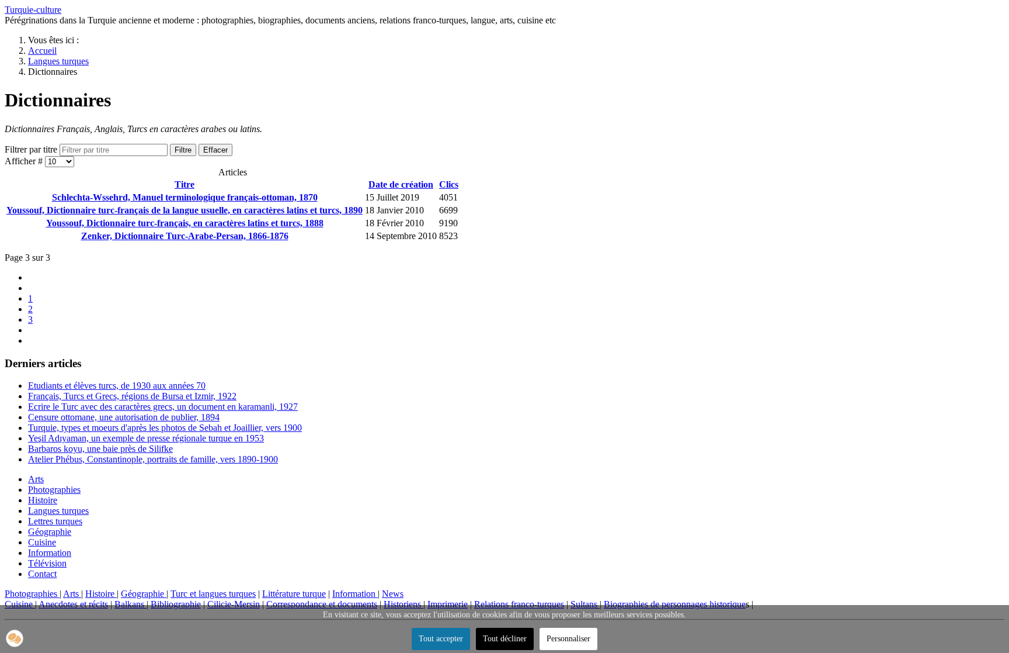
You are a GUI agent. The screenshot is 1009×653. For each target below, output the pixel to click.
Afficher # (25, 161)
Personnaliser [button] (568, 638)
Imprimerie (447, 604)
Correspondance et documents (321, 604)
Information (49, 553)
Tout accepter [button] (441, 638)
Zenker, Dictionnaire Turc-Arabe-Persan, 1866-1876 (184, 236)
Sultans (585, 604)
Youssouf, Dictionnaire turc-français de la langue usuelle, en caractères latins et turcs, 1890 (184, 210)
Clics (448, 184)
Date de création (400, 184)
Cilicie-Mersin (233, 604)
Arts (36, 479)
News (392, 594)
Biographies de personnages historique (675, 604)
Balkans (130, 604)
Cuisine (42, 542)
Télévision (47, 563)
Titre (184, 184)
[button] (14, 638)
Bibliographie (176, 604)
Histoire (42, 500)
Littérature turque (294, 594)
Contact (42, 574)
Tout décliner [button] (505, 638)
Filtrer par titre (32, 149)
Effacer (215, 150)
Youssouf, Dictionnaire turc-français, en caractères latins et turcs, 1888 (184, 223)
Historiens (403, 604)
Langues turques (58, 511)
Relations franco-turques (519, 604)
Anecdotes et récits (73, 604)
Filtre (183, 150)
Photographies (54, 490)
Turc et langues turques (213, 594)
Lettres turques (55, 521)
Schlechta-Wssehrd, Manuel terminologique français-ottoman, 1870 (185, 197)
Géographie (49, 532)
